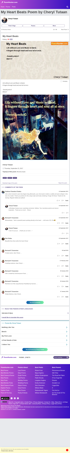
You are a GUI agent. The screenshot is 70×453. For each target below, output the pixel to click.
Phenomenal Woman (58, 370)
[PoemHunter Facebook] (12, 398)
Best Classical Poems (7, 375)
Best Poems (4, 370)
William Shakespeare (41, 375)
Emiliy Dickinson (40, 383)
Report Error (58, 402)
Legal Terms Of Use (56, 403)
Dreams (54, 380)
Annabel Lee (56, 383)
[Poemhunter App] (5, 398)
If (52, 388)
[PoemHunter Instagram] (18, 398)
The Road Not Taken (58, 375)
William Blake (39, 388)
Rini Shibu (8, 238)
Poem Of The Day (6, 393)
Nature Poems (22, 385)
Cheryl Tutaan (13, 18)
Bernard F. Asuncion (11, 218)
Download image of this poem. (10, 183)
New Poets (4, 380)
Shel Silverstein (40, 385)
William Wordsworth (41, 393)
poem (4, 178)
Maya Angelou (39, 373)
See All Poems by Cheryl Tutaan (35, 349)
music (14, 178)
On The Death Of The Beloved (58, 393)
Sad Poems (21, 378)
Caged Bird (55, 385)
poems (9, 178)
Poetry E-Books (22, 393)
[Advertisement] (25, 435)
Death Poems (22, 375)
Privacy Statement (38, 402)
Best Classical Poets (7, 385)
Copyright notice (19, 402)
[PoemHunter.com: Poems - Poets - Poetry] (9, 2)
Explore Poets (5, 390)
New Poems (4, 378)
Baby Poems (22, 373)
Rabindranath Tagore (41, 390)
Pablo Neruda (39, 378)
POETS (28, 357)
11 (59, 200)
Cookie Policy (28, 402)
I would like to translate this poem (12, 317)
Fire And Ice (55, 390)
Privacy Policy (46, 403)
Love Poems (22, 370)
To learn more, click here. (7, 450)
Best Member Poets (7, 383)
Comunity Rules (37, 403)
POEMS (21, 357)
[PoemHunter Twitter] (15, 398)
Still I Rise (55, 373)
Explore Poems (5, 388)
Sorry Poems (22, 388)
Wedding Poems (23, 383)
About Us (11, 402)
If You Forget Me (57, 378)
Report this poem (63, 183)
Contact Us (47, 402)
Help (53, 402)
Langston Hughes (40, 380)
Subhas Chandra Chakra (13, 191)
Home (3, 7)
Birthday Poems (23, 380)
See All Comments (35, 302)
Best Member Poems (7, 373)
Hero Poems (22, 390)
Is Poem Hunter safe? (25, 403)
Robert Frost (39, 370)
